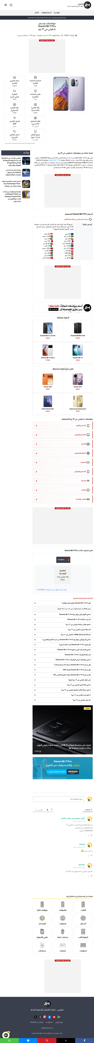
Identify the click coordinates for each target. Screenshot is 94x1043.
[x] (35, 1017)
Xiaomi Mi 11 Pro (55, 160)
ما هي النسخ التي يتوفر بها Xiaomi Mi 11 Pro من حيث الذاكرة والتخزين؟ (66, 639)
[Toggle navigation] (6, 5)
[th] (40, 1017)
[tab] (63, 560)
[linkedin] (28, 1040)
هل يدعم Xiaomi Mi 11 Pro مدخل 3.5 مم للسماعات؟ (72, 665)
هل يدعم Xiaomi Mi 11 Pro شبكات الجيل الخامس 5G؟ (72, 675)
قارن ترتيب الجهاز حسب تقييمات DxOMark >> (51, 590)
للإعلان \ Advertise (36, 1022)
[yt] (54, 1017)
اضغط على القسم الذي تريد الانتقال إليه (79, 896)
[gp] (58, 1017)
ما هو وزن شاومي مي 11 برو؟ (81, 695)
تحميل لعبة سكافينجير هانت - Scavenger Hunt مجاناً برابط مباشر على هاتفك (11, 183)
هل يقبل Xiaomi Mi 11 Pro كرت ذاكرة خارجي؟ (75, 645)
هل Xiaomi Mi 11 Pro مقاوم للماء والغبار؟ (76, 603)
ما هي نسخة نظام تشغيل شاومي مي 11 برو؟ (76, 690)
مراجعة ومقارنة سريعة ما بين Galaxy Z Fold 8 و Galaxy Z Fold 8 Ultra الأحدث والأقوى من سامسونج (12, 196)
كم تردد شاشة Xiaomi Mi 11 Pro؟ (79, 619)
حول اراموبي (59, 1022)
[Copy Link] (47, 1040)
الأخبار (37, 13)
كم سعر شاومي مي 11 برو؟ (82, 700)
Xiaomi (69, 158)
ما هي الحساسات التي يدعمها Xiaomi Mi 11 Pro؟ (74, 650)
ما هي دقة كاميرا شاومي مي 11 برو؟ (79, 685)
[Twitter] (65, 1040)
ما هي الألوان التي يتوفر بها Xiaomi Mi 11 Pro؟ (75, 614)
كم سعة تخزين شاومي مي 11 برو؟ (79, 629)
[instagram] (44, 1017)
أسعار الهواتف (46, 13)
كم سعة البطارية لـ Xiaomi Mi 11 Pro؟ (78, 655)
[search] (10, 5)
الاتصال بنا (49, 1022)
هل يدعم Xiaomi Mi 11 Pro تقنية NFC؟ (77, 670)
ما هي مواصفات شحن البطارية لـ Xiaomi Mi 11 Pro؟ (73, 660)
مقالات (87, 708)
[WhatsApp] (9, 1040)
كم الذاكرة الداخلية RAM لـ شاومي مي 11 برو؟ (76, 634)
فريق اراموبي (21, 35)
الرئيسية (56, 13)
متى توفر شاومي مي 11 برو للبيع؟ (79, 680)
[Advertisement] (47, 57)
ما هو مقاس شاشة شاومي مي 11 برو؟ (78, 624)
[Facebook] (84, 1040)
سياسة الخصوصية (47, 1028)
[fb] (49, 1017)
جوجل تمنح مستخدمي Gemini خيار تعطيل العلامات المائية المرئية (13, 172)
